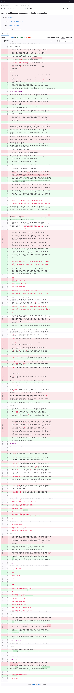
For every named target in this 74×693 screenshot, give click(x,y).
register (33, 684)
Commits (22, 5)
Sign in (70, 1)
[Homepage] (2, 2)
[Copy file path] (12, 41)
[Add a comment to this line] (1, 45)
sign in (38, 684)
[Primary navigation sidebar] (2, 5)
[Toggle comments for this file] (58, 41)
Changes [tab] (5, 33)
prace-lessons (6, 5)
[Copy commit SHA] (11, 9)
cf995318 (10, 17)
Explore (6, 1)
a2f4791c (27, 5)
